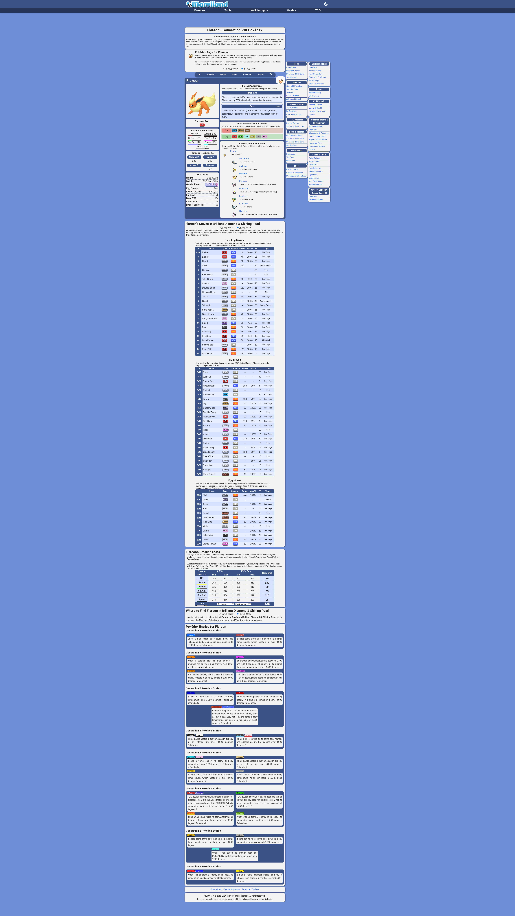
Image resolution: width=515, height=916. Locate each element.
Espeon (243, 181)
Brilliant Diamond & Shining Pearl (319, 121)
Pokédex (199, 10)
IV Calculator (292, 111)
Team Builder (292, 108)
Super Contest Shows (318, 139)
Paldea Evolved (293, 123)
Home (296, 64)
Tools (228, 10)
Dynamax (313, 175)
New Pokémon (315, 71)
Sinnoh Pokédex (316, 126)
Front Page (291, 67)
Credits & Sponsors (232, 889)
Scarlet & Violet (319, 64)
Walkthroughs (259, 10)
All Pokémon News (294, 135)
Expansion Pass (316, 184)
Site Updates (292, 77)
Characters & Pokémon (319, 133)
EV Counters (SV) (294, 114)
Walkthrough (314, 80)
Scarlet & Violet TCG (295, 126)
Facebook (246, 889)
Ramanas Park (315, 143)
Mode (232, 69)
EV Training (314, 96)
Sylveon (243, 211)
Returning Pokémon (318, 77)
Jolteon (243, 166)
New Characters (316, 74)
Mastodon (291, 160)
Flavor (260, 75)
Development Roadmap (296, 176)
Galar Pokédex (315, 158)
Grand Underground (318, 136)
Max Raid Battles (316, 181)
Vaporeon (244, 158)
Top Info (210, 75)
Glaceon (243, 203)
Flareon (243, 173)
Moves (223, 75)
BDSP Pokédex (293, 96)
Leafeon (243, 196)
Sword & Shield (316, 108)
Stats (234, 75)
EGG (199, 495)
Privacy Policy (216, 889)
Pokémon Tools (297, 104)
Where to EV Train (317, 84)
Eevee (233, 151)
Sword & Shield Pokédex (293, 91)
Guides (291, 10)
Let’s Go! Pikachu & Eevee (317, 113)
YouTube (255, 889)
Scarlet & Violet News (295, 139)
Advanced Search (294, 99)
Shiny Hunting (315, 93)
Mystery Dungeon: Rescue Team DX (319, 191)
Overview (313, 67)
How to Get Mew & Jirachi (317, 148)
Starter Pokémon (316, 200)
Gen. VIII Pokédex (294, 86)
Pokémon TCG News (295, 74)
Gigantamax (314, 178)
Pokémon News (293, 71)
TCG (318, 10)
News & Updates (296, 132)
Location (247, 75)
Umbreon (243, 188)
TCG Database (296, 119)
